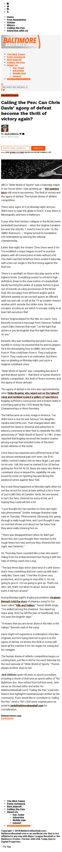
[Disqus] (31, 756)
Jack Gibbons (11, 133)
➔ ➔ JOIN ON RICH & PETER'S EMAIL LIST (26, 152)
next (19, 715)
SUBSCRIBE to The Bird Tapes (18, 79)
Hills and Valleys (25, 605)
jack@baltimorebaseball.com (27, 705)
